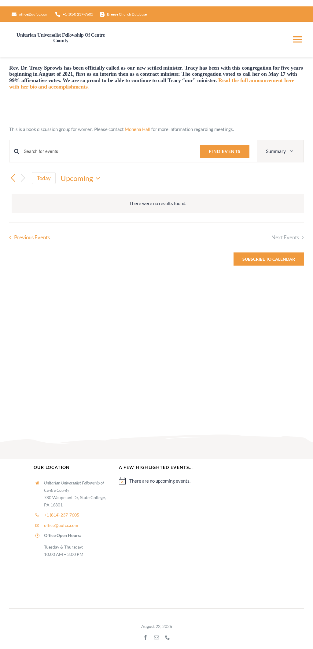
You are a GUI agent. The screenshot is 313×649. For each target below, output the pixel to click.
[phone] (167, 637)
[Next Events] (23, 178)
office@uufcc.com (61, 525)
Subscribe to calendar (268, 259)
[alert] (158, 203)
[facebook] (145, 637)
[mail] (156, 637)
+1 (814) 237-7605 (61, 514)
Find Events (225, 151)
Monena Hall (137, 129)
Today (44, 178)
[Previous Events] (13, 178)
